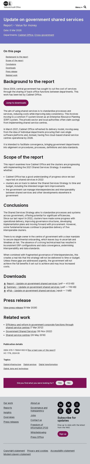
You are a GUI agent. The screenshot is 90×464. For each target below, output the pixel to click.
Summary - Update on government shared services (33, 287)
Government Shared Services (21, 331)
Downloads (11, 68)
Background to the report (17, 57)
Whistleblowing (38, 432)
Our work (8, 403)
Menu (78, 7)
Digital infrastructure (12, 364)
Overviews (9, 417)
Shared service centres (18, 335)
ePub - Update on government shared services (31, 290)
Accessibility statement (63, 450)
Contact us (36, 420)
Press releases (11, 422)
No (69, 383)
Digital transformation (48, 364)
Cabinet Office (25, 35)
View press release (13, 307)
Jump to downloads (16, 103)
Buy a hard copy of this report (41, 350)
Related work (11, 75)
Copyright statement (14, 450)
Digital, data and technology (16, 368)
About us (35, 403)
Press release (11, 71)
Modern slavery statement (17, 454)
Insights (7, 412)
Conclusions (11, 64)
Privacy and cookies (37, 450)
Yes (60, 383)
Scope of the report (14, 60)
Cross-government (44, 35)
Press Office (37, 437)
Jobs (33, 415)
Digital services (29, 364)
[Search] (85, 7)
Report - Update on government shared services (32, 283)
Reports (8, 407)
